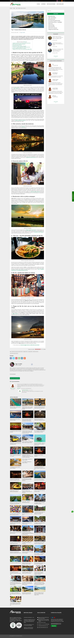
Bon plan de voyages (51, 4)
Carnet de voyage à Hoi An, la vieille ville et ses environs (27, 573)
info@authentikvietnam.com (35, 0)
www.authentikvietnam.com (43, 627)
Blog (14, 8)
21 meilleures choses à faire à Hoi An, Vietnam (15, 468)
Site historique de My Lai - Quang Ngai (55, 22)
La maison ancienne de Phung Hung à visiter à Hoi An (15, 543)
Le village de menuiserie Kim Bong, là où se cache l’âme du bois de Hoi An (27, 583)
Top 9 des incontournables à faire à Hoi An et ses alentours (39, 480)
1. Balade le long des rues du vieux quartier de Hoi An (21, 43)
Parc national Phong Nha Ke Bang (54, 20)
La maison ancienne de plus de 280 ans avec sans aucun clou (39, 407)
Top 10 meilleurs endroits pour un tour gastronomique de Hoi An (15, 604)
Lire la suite (56, 56)
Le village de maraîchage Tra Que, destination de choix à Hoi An (15, 593)
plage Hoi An (25, 351)
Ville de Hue (50, 23)
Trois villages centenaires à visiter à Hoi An (26, 462)
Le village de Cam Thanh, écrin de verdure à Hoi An (39, 523)
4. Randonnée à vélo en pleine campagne (19, 46)
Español (64, 0)
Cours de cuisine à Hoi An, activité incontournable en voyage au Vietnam (38, 573)
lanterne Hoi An (35, 351)
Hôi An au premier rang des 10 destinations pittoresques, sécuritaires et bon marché (27, 420)
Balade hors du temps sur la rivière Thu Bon (27, 523)
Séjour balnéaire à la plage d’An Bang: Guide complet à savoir (27, 442)
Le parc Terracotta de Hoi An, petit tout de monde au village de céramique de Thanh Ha (39, 583)
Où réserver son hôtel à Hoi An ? (15, 562)
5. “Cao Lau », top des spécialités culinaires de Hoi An (21, 47)
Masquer (25, 41)
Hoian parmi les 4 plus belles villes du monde (15, 419)
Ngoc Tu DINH (23, 32)
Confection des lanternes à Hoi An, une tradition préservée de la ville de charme (15, 583)
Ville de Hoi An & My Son (52, 27)
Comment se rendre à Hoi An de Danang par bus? (15, 444)
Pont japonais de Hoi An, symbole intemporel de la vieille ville (15, 573)
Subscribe (54, 625)
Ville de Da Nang (51, 25)
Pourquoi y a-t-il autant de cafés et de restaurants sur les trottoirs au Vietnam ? (57, 50)
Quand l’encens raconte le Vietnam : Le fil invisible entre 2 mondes (57, 43)
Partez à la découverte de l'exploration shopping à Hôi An (39, 419)
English (59, 0)
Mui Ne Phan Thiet (51, 19)
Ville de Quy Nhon (51, 26)
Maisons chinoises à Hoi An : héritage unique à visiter (27, 563)
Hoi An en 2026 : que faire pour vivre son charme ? (15, 407)
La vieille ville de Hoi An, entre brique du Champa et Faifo (39, 543)
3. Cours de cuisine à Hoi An (17, 45)
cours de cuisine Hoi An (14, 353)
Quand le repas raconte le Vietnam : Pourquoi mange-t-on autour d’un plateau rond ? (57, 37)
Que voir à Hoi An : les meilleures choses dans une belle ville (27, 491)
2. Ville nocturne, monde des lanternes (18, 44)
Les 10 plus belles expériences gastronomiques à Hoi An (15, 514)
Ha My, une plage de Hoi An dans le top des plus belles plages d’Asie (39, 593)
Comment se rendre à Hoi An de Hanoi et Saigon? (27, 552)
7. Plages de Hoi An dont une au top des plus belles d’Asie (22, 49)
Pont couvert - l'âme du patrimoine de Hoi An (26, 502)
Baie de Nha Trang (51, 16)
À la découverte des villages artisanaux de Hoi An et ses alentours (27, 479)
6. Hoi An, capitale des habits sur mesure (19, 48)
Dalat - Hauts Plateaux (52, 17)
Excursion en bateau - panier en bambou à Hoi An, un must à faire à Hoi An (39, 444)
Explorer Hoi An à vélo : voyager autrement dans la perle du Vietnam (27, 408)
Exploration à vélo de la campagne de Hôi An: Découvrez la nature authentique (27, 456)
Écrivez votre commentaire (14, 378)
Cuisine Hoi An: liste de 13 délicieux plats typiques (14, 491)
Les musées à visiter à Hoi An (39, 533)
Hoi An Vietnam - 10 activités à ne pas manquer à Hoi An (39, 554)
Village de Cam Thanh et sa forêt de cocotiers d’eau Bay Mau (15, 503)
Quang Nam (30, 351)
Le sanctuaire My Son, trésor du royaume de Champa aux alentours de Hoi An (39, 512)
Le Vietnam (43, 4)
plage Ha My (15, 313)
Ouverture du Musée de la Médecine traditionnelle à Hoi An (15, 552)
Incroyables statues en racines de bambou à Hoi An (39, 503)
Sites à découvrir (60, 4)
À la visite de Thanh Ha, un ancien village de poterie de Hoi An (39, 468)
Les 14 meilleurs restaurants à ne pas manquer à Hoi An (39, 432)
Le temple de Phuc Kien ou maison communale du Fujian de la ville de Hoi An (27, 533)
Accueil (38, 4)
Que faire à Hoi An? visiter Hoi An (17, 351)
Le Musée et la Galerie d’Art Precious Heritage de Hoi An (14, 480)
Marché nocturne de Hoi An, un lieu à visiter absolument (39, 563)
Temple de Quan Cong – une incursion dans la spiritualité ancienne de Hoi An (27, 432)
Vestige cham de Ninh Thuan (53, 29)
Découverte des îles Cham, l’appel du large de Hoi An (26, 593)
